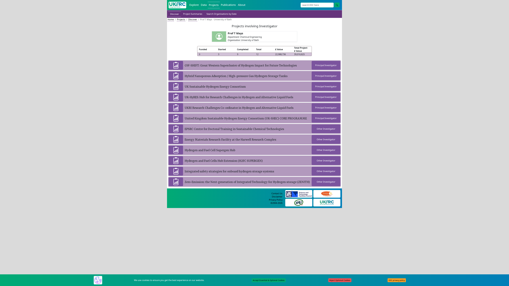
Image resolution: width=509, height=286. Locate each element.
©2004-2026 (276, 203)
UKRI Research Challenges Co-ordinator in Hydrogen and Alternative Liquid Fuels (239, 108)
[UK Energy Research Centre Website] (327, 202)
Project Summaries (192, 13)
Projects (214, 5)
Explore (194, 5)
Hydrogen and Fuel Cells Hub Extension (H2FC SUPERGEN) (224, 160)
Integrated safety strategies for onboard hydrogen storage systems (229, 171)
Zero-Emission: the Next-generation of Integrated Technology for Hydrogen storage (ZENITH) (247, 182)
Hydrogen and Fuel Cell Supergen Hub (210, 150)
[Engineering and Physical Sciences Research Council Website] (326, 193)
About (241, 5)
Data (204, 5)
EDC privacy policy (397, 280)
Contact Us (276, 193)
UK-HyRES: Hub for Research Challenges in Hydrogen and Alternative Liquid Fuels (239, 97)
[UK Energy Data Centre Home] (177, 5)
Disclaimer (277, 196)
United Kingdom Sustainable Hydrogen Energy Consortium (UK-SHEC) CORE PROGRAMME (246, 118)
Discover (174, 14)
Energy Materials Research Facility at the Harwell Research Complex (230, 139)
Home (171, 19)
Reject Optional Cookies (339, 280)
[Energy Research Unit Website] (299, 202)
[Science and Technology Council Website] (299, 193)
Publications (228, 5)
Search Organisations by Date (221, 13)
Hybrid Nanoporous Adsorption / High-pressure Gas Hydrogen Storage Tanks (236, 76)
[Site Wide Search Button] (337, 5)
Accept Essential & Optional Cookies (269, 280)
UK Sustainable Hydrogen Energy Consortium (215, 86)
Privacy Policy (275, 199)
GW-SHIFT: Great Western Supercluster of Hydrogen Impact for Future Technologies (241, 65)
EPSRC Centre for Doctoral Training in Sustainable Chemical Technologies (234, 129)
